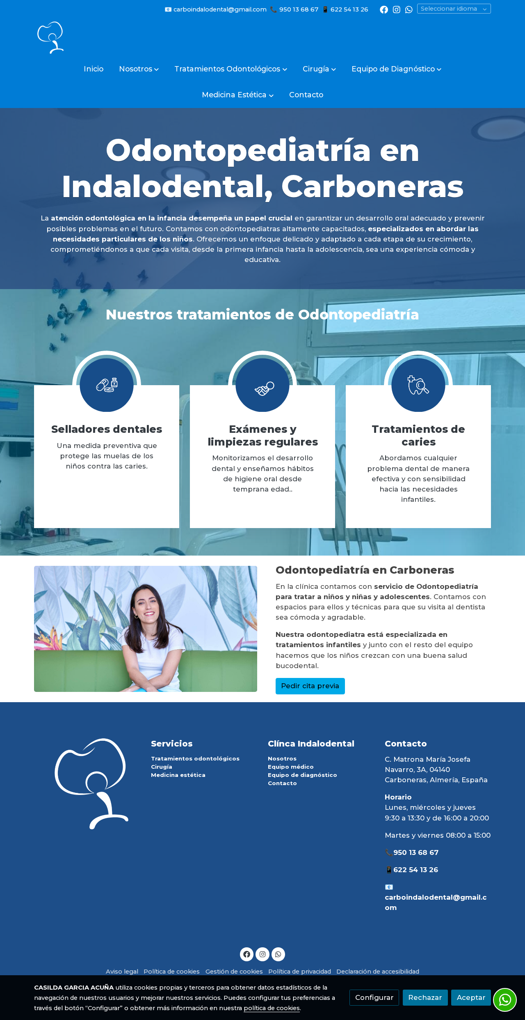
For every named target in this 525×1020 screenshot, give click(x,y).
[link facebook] (384, 9)
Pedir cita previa (310, 686)
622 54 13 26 (350, 9)
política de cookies (272, 1008)
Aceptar (471, 997)
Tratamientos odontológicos (195, 758)
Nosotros (282, 758)
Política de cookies (172, 971)
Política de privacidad (299, 971)
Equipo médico (291, 766)
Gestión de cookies (234, 971)
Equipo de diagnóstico (302, 775)
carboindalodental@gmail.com (220, 9)
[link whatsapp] (409, 9)
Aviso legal (122, 971)
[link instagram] (396, 9)
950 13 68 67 (298, 9)
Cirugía (161, 766)
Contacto (282, 783)
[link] (50, 37)
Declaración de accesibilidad (377, 971)
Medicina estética (178, 775)
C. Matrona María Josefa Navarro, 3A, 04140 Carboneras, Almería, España (436, 769)
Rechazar (425, 997)
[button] (139, 69)
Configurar (374, 997)
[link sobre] (87, 783)
